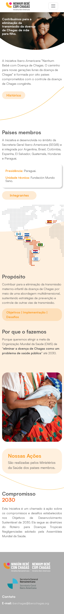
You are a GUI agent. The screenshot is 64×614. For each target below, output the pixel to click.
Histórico (13, 95)
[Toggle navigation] (53, 6)
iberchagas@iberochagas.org (30, 603)
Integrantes (19, 195)
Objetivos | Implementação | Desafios (26, 314)
